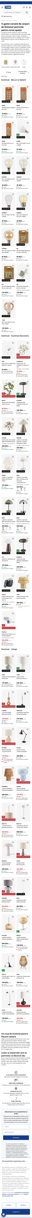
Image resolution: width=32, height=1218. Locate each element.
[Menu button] (2, 7)
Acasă (2, 20)
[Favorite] (24, 7)
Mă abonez (16, 1137)
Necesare (23, 1205)
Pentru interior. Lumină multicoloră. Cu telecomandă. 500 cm (9, 638)
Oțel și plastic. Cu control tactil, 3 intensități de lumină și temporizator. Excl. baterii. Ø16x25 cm (9, 523)
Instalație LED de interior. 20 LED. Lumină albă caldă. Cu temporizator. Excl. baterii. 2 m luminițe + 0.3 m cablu (23, 369)
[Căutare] (27, 12)
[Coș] (30, 7)
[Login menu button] (27, 7)
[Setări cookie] (3, 1214)
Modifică (8, 1205)
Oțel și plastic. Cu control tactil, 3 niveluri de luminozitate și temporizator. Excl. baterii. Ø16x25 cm (23, 484)
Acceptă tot (16, 1212)
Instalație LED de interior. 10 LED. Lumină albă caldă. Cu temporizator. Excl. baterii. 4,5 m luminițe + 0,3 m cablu (9, 443)
